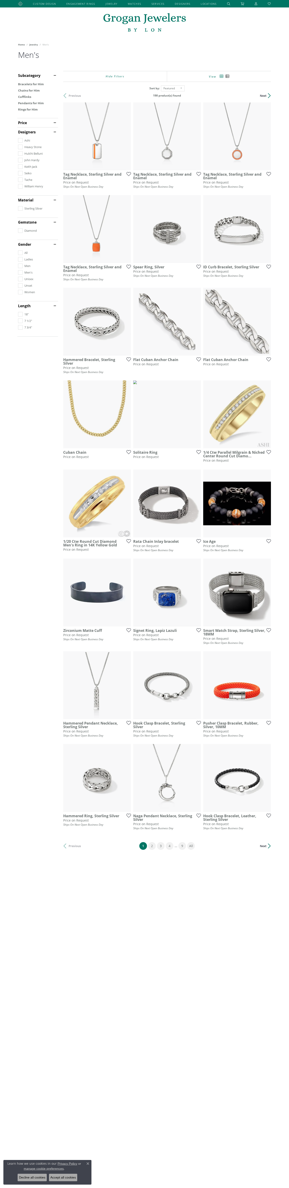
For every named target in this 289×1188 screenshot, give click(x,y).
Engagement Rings (80, 3)
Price (22, 123)
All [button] (191, 846)
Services (157, 3)
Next (263, 96)
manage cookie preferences (44, 1168)
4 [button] (169, 846)
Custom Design (44, 3)
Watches (134, 3)
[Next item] (196, 321)
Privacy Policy (67, 1163)
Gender (24, 244)
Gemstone (27, 222)
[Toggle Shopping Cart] (242, 3)
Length (24, 306)
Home (21, 44)
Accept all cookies (63, 1177)
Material (25, 200)
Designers (183, 3)
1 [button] (144, 845)
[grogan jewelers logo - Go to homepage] (144, 22)
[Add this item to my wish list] (127, 173)
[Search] (228, 3)
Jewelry (111, 3)
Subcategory (29, 75)
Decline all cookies (32, 1177)
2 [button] (152, 846)
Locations (209, 3)
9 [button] (182, 846)
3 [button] (161, 846)
